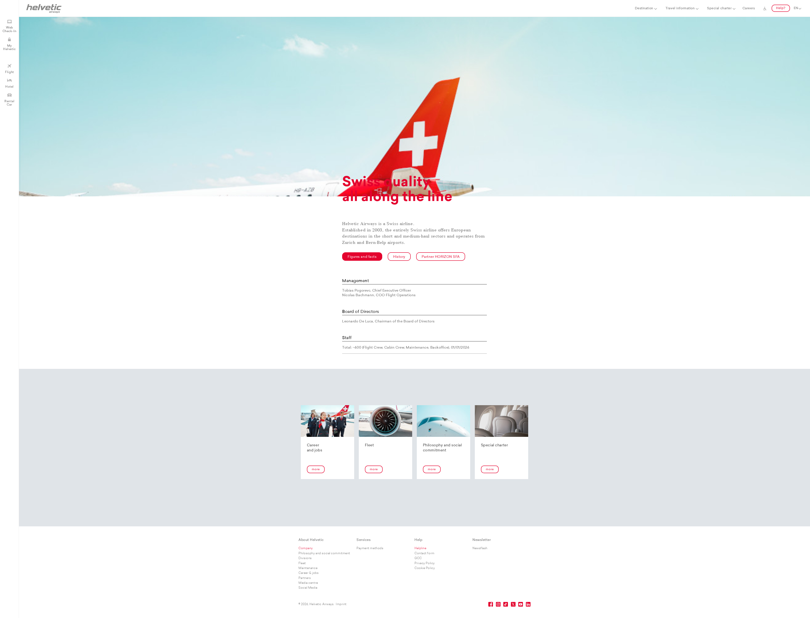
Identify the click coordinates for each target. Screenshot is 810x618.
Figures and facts (362, 257)
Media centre (308, 583)
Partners (304, 578)
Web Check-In (9, 29)
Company (305, 548)
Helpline (420, 548)
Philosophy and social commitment (324, 553)
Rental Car (9, 103)
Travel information (680, 8)
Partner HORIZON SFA (441, 257)
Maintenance (307, 568)
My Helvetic (9, 47)
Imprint (341, 604)
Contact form (424, 553)
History (399, 257)
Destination (644, 8)
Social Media (307, 588)
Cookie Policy (424, 568)
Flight (9, 72)
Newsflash (479, 548)
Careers (748, 8)
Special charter (719, 8)
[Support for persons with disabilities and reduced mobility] (765, 8)
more (316, 469)
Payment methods (369, 548)
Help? (781, 8)
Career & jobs (308, 573)
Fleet (302, 563)
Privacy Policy (424, 563)
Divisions (305, 558)
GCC (418, 558)
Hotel (9, 86)
